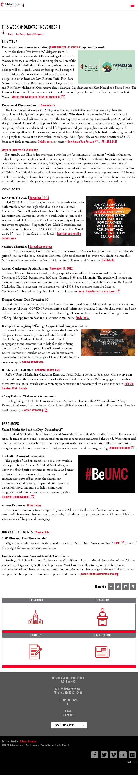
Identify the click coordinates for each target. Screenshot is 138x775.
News (10, 34)
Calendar (68, 715)
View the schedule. (49, 97)
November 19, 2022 (61, 268)
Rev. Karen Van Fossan (80, 141)
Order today (34, 505)
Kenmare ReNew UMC (47, 370)
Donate (23, 388)
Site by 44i (131, 762)
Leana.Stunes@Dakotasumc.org (99, 574)
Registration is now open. (100, 291)
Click (117, 543)
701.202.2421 (109, 141)
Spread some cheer (40, 246)
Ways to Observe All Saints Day (20, 150)
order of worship (34, 410)
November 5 (48, 105)
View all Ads (42, 532)
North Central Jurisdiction (65, 47)
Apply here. (83, 317)
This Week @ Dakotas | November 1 (30, 34)
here (81, 291)
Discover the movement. (16, 497)
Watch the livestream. (25, 97)
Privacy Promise (28, 741)
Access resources (32, 362)
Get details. (108, 260)
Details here (45, 141)
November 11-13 (39, 197)
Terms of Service (10, 741)
